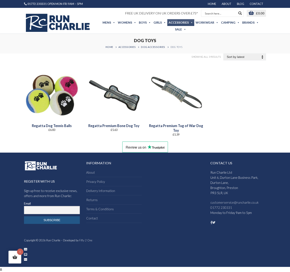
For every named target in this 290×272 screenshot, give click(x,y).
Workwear (205, 22)
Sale (178, 29)
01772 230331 (221, 207)
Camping (228, 22)
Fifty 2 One (85, 240)
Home (109, 47)
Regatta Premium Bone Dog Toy (113, 126)
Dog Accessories (153, 47)
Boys (143, 22)
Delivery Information (100, 191)
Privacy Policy (95, 181)
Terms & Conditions (100, 209)
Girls (157, 22)
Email (27, 203)
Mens (107, 22)
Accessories (179, 22)
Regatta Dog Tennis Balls (52, 126)
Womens (125, 22)
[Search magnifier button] (240, 13)
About (90, 172)
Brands (248, 22)
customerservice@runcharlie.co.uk (234, 202)
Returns (92, 200)
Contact (92, 218)
